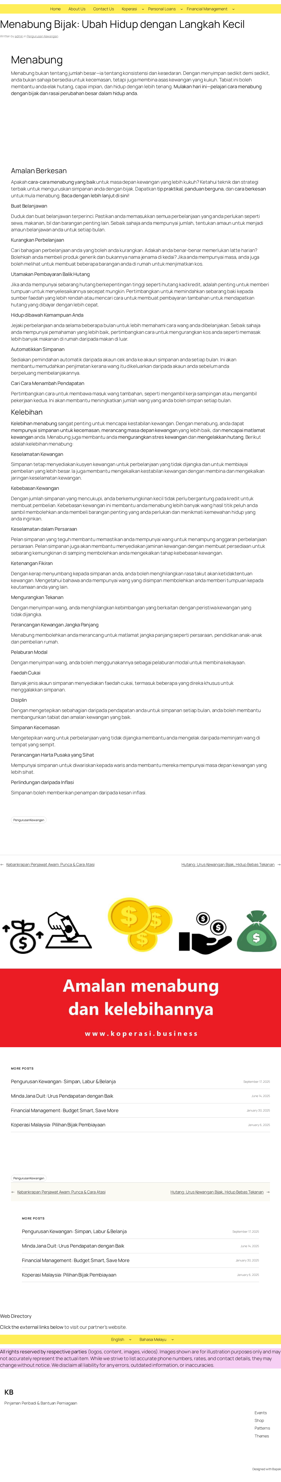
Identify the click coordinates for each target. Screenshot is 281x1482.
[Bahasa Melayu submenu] (172, 1339)
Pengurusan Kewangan (42, 36)
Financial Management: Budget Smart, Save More (65, 1110)
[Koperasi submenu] (143, 9)
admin (19, 36)
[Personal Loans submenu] (181, 9)
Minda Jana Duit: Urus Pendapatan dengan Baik (62, 1096)
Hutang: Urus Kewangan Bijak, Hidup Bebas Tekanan (228, 864)
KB (8, 1392)
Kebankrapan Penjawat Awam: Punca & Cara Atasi (50, 864)
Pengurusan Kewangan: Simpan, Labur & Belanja (63, 1081)
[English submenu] (130, 1339)
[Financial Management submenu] (233, 9)
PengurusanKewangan (28, 820)
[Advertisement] (140, 131)
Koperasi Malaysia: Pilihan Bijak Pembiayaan (58, 1125)
